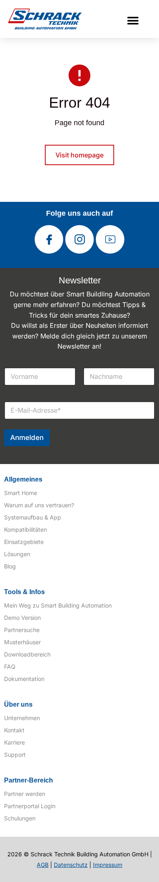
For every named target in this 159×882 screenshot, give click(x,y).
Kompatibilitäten (25, 529)
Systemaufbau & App (32, 517)
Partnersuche (22, 629)
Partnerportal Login (29, 805)
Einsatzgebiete (24, 541)
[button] (133, 20)
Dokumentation (24, 678)
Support (15, 754)
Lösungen (17, 553)
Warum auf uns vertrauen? (39, 505)
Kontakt (14, 730)
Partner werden (24, 793)
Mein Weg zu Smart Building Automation (58, 605)
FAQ (9, 666)
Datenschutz (71, 864)
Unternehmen (22, 717)
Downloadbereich (27, 654)
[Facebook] (49, 239)
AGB (43, 864)
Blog (10, 566)
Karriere (14, 742)
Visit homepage (79, 155)
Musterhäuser (22, 642)
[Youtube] (110, 239)
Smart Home (20, 492)
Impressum (107, 864)
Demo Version (22, 617)
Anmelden (27, 437)
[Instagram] (79, 239)
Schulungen (19, 818)
